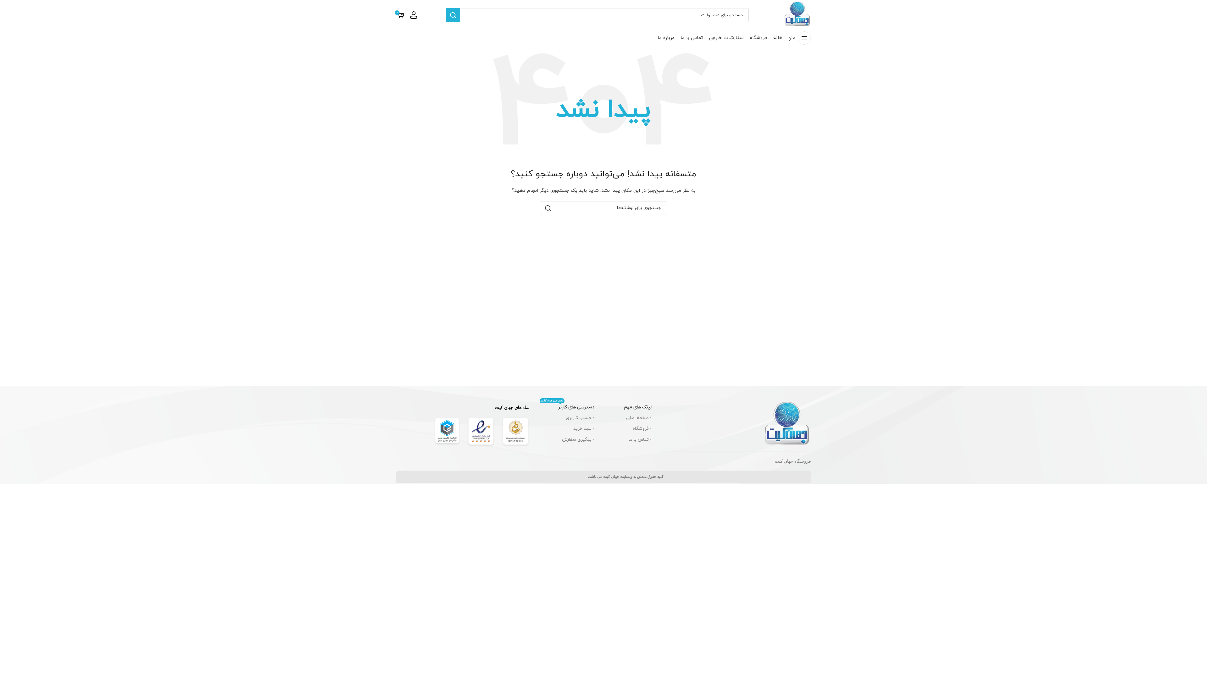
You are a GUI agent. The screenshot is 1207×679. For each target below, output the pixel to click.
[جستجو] (453, 15)
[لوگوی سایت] (797, 15)
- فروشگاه (642, 429)
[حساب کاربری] (413, 15)
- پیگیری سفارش (578, 440)
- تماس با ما (640, 440)
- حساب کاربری (580, 418)
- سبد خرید (583, 429)
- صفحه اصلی (639, 418)
